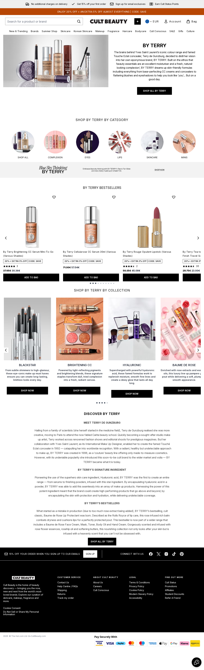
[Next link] (198, 350)
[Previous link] (5, 350)
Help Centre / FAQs (67, 586)
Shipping (62, 590)
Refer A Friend (172, 598)
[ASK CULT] (137, 21)
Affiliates (169, 590)
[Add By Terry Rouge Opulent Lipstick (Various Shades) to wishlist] (174, 197)
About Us (98, 582)
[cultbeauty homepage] (109, 21)
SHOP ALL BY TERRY (154, 90)
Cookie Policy (136, 590)
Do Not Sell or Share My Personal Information (21, 613)
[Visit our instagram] (166, 554)
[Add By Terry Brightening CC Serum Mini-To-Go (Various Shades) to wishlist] (54, 197)
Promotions (171, 586)
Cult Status (170, 582)
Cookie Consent (11, 608)
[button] (196, 662)
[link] (172, 21)
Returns (61, 594)
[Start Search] (79, 21)
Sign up (90, 554)
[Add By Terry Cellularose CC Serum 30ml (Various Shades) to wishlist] (114, 197)
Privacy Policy (136, 586)
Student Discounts (174, 594)
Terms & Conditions (139, 582)
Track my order (65, 598)
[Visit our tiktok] (174, 554)
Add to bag (31, 277)
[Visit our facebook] (151, 554)
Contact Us (63, 582)
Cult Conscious (101, 590)
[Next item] (198, 238)
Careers (97, 586)
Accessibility (135, 598)
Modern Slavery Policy (141, 594)
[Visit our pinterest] (182, 554)
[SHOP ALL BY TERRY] (55, 75)
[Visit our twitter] (158, 554)
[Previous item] (5, 238)
